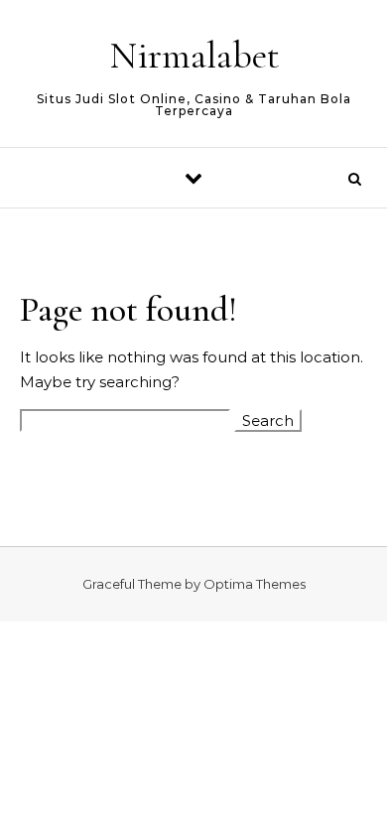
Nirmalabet (195, 55)
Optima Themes (254, 584)
